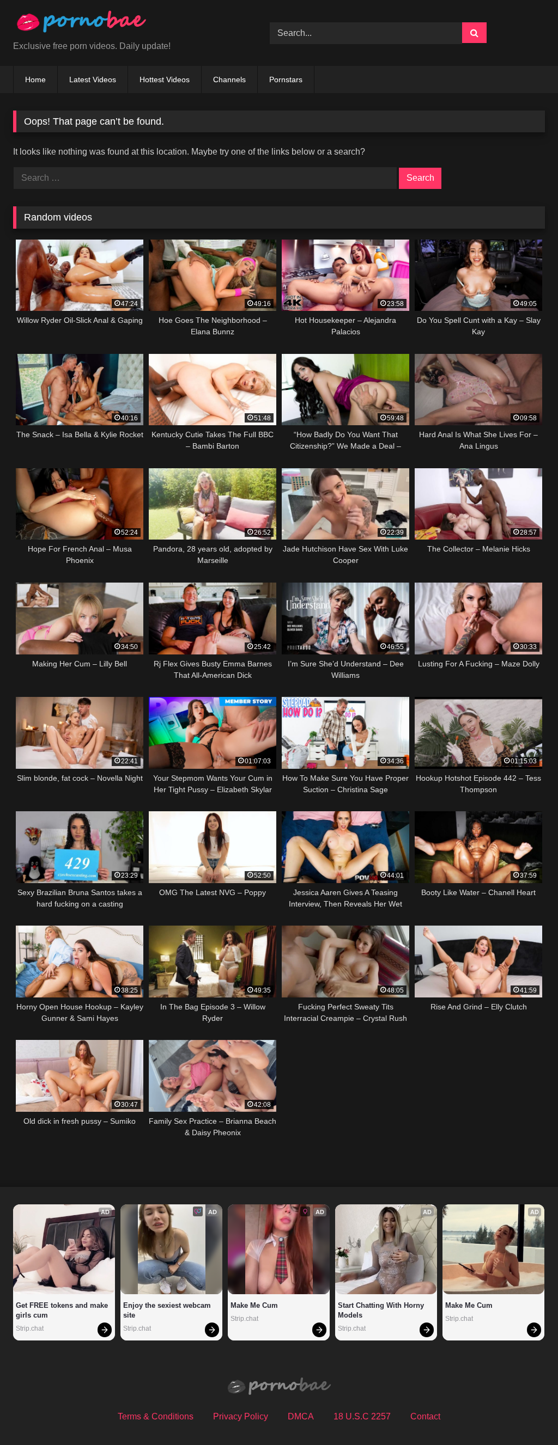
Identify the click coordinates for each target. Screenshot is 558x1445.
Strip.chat (30, 1328)
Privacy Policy (240, 1416)
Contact (425, 1416)
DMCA (301, 1416)
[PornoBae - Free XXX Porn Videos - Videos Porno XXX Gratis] (124, 24)
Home (35, 79)
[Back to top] (524, 1412)
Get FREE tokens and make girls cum (63, 1310)
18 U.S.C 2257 (362, 1416)
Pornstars (285, 79)
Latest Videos (92, 79)
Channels (229, 79)
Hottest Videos (165, 79)
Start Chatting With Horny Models (382, 1310)
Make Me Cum (254, 1305)
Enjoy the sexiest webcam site (168, 1310)
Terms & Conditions (155, 1416)
